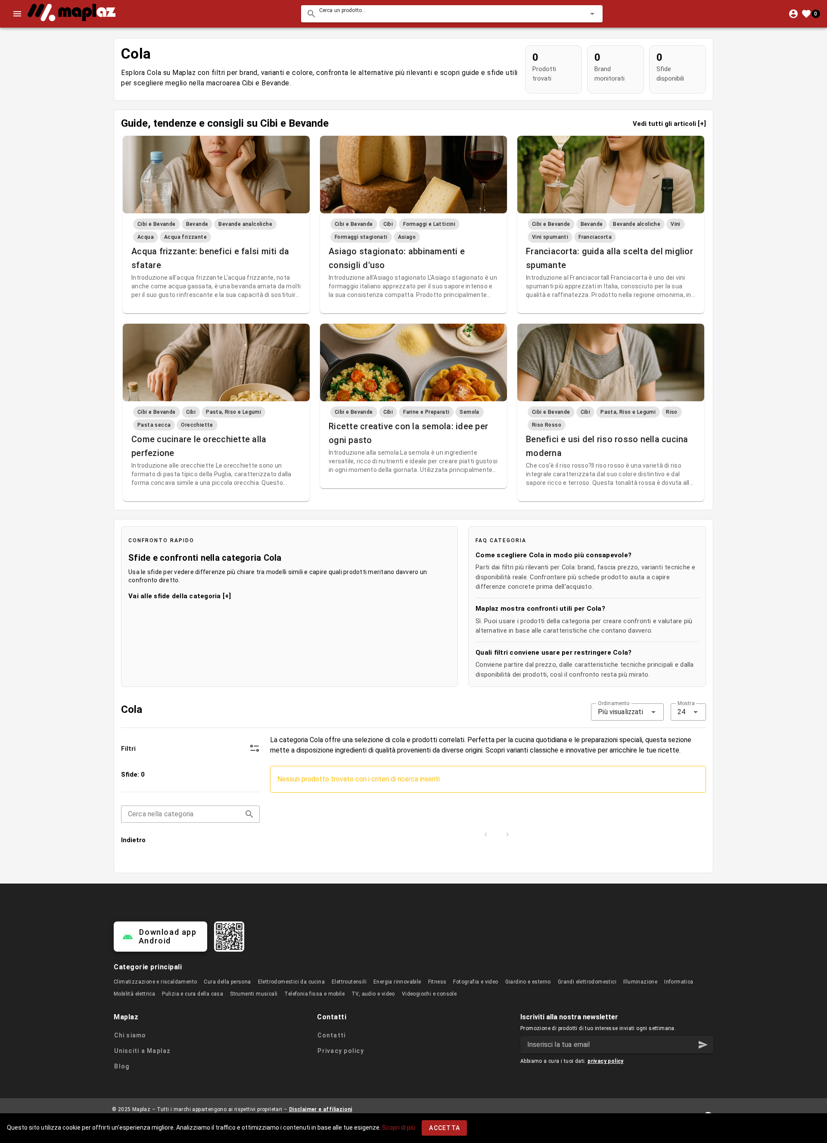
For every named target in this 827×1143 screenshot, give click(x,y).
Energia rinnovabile (397, 982)
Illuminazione (640, 982)
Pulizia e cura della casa (192, 994)
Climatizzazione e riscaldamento (155, 982)
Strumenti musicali (253, 994)
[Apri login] (793, 14)
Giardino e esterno (528, 982)
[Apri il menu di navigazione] (17, 13)
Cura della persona (227, 982)
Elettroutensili (349, 982)
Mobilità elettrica (134, 994)
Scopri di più (398, 1127)
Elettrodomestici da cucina (291, 982)
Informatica (678, 982)
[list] (190, 807)
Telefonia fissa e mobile (314, 994)
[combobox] (452, 13)
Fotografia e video (475, 982)
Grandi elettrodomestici (587, 982)
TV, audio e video (373, 994)
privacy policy (606, 1061)
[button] (578, 14)
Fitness (437, 982)
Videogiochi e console (429, 994)
